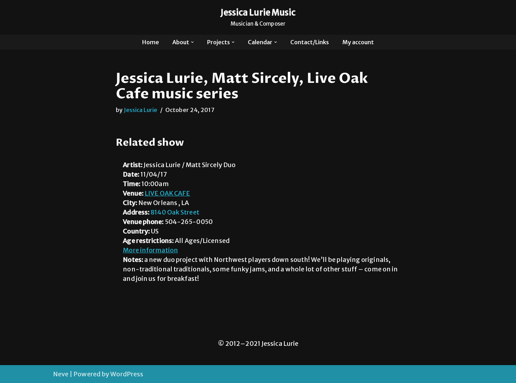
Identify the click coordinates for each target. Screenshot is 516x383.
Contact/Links (309, 42)
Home (150, 42)
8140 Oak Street (175, 212)
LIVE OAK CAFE (167, 193)
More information (150, 250)
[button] (192, 42)
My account (358, 42)
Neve (60, 374)
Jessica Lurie (140, 109)
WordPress (126, 374)
